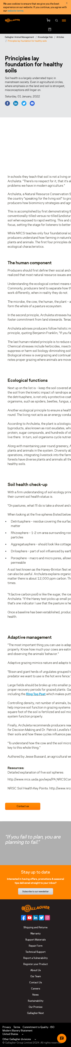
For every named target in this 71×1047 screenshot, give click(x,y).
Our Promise (35, 1007)
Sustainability (35, 1001)
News (35, 994)
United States (10, 1034)
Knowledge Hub (45, 37)
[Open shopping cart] (48, 20)
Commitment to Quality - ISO (38, 1027)
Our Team (35, 976)
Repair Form (35, 945)
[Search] (56, 20)
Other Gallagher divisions (16, 1039)
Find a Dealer (60, 29)
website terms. (15, 10)
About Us (35, 970)
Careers (35, 988)
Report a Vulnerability (35, 958)
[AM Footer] (24, 918)
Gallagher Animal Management (19, 37)
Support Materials (35, 939)
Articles (60, 37)
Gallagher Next (35, 1013)
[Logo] (12, 20)
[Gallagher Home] (35, 908)
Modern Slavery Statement (17, 1030)
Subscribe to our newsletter (35, 891)
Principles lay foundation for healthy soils (27, 40)
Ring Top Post (36, 694)
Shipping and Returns (35, 927)
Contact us (23, 806)
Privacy (6, 1027)
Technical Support (35, 952)
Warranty (35, 933)
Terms (16, 1027)
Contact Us (35, 982)
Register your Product (35, 964)
